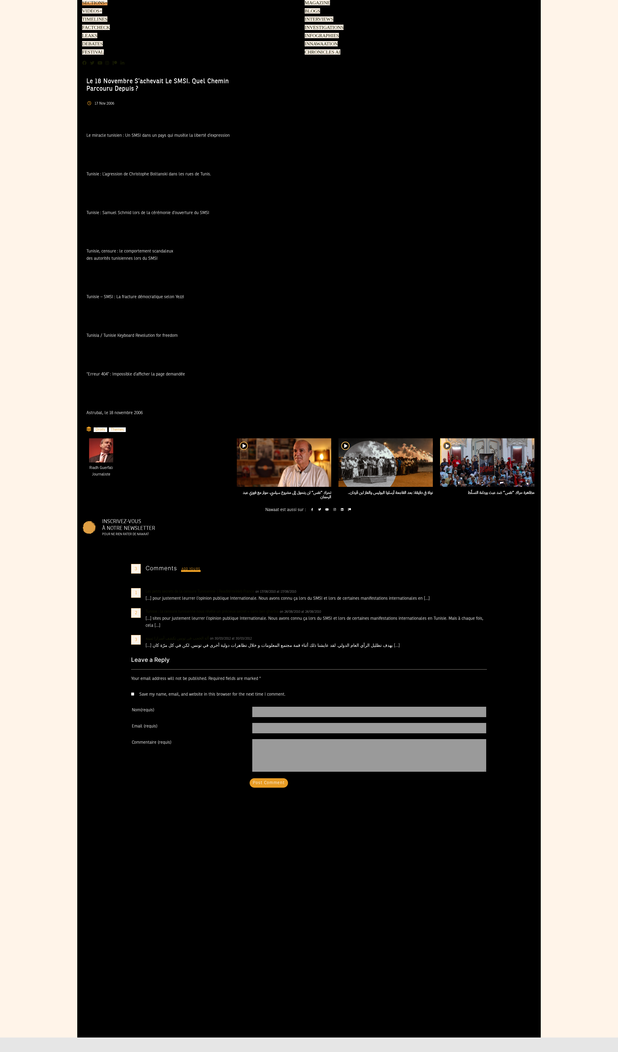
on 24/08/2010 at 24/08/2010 (301, 611)
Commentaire (151, 742)
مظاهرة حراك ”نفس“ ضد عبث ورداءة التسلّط (501, 492)
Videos (91, 11)
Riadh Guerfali (101, 468)
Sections (94, 3)
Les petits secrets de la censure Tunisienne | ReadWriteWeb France (200, 592)
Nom (143, 710)
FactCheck (95, 27)
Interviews (318, 19)
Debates (91, 44)
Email (144, 726)
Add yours (191, 569)
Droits (100, 430)
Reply (308, 592)
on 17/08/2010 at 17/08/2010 (276, 591)
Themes (117, 430)
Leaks (89, 36)
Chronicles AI (322, 52)
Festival (92, 52)
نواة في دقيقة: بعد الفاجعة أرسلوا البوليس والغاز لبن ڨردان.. (390, 492)
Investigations (323, 27)
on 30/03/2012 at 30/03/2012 (231, 638)
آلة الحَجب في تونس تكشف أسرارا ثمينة (177, 639)
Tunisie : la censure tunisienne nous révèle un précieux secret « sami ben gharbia (212, 612)
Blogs (312, 11)
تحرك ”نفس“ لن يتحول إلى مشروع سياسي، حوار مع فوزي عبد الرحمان (287, 494)
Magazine (316, 3)
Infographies (321, 36)
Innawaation (320, 44)
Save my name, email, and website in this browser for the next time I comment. (212, 694)
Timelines (93, 19)
